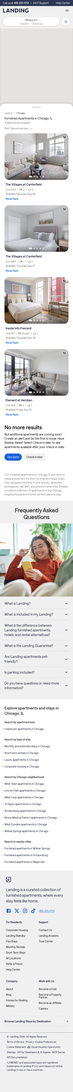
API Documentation (17, 1057)
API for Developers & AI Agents (34, 1052)
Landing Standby (15, 935)
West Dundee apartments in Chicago (25, 824)
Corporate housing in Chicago (21, 766)
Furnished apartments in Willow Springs (27, 848)
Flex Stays (11, 941)
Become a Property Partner (50, 996)
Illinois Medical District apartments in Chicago (30, 817)
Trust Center (46, 941)
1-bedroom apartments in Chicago (24, 729)
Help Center (63, 3)
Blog (8, 994)
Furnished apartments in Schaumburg (26, 855)
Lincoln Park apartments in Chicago (24, 790)
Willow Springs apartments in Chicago (26, 831)
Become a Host (48, 989)
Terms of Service (15, 1041)
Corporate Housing (17, 930)
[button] (31, 24)
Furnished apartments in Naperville (24, 861)
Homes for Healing (17, 1000)
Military (10, 1006)
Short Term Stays (15, 952)
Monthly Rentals (15, 947)
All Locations (13, 958)
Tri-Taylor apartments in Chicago (22, 804)
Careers (43, 1008)
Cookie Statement (16, 1046)
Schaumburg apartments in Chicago (25, 810)
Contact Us (45, 930)
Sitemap (11, 1052)
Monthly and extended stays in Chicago (27, 746)
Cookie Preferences (45, 1041)
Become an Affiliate (50, 1003)
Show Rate (12, 198)
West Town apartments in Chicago (24, 783)
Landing (8, 113)
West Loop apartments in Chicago (24, 797)
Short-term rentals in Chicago (21, 753)
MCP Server (58, 1052)
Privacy (30, 1041)
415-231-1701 (21, 3)
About (9, 989)
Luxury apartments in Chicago (21, 759)
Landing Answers (48, 935)
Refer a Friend (14, 964)
